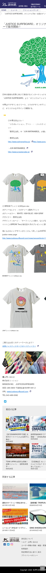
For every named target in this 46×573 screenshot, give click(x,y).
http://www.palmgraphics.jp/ (19, 141)
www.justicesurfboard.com (17, 391)
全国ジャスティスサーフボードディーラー (19, 346)
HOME (3, 10)
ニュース (14, 10)
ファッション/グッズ (30, 10)
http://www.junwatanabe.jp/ (19, 151)
